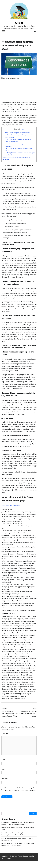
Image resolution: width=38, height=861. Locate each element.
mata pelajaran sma (8, 668)
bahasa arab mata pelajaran (16, 616)
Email (3, 769)
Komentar (5, 734)
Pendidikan (12, 613)
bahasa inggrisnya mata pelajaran (23, 619)
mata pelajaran (14, 635)
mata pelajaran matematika (17, 656)
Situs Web (4, 778)
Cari (2, 811)
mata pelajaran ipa (29, 647)
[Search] (35, 31)
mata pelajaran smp (8, 675)
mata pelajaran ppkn (27, 661)
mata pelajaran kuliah (8, 654)
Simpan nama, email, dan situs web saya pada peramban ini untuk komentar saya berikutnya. (20, 789)
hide (22, 129)
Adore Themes (6, 858)
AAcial (19, 22)
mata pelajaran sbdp (8, 663)
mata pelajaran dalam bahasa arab (20, 642)
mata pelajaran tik (22, 675)
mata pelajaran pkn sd (12, 661)
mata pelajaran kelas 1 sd (24, 651)
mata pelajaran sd (22, 663)
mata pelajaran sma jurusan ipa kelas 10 (17, 670)
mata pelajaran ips (7, 649)
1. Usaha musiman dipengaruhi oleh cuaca (16, 133)
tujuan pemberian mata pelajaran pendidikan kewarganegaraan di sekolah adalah (16, 696)
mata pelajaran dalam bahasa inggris (13, 644)
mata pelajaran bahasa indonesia (16, 637)
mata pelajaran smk (25, 673)
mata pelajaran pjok (18, 658)
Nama (3, 759)
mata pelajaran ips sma (22, 649)
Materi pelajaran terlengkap (10, 505)
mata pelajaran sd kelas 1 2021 (25, 666)
